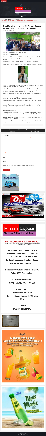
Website (4, 161)
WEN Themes (26, 434)
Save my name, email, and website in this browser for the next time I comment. (19, 165)
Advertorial (6, 125)
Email (4, 157)
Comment (5, 140)
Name (4, 153)
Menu (23, 16)
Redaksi (12, 30)
